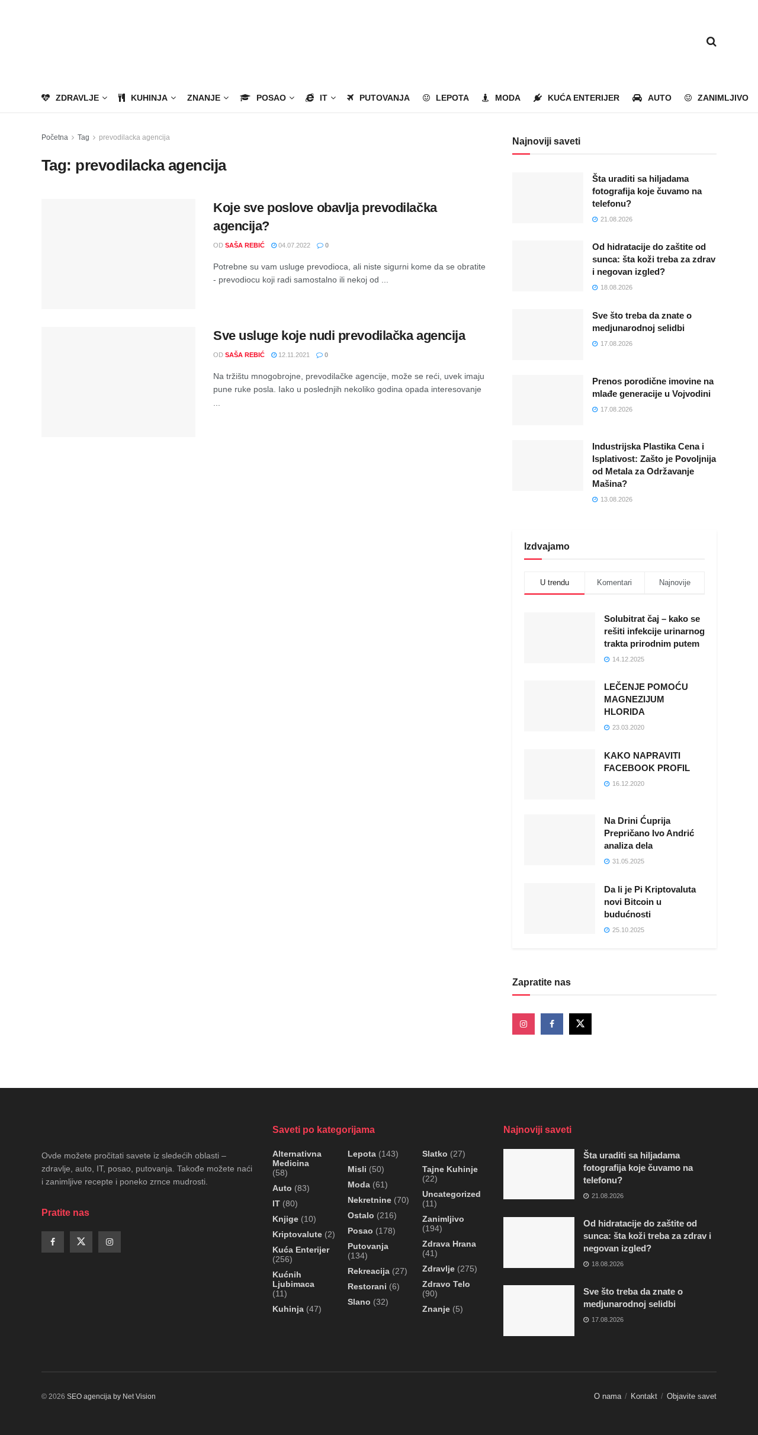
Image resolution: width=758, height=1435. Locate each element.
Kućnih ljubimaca (293, 1279)
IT (323, 97)
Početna (54, 137)
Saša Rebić (245, 245)
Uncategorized (451, 1194)
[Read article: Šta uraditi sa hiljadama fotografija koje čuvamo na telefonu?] (547, 197)
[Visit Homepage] (109, 42)
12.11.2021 (293, 354)
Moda (508, 97)
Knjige (285, 1219)
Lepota (452, 97)
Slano (359, 1301)
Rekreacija (369, 1271)
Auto (660, 97)
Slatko (435, 1153)
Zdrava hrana (449, 1243)
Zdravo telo (446, 1284)
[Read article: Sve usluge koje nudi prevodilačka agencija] (118, 382)
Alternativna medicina (297, 1158)
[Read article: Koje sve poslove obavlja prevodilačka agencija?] (118, 254)
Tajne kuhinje (450, 1169)
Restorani (367, 1286)
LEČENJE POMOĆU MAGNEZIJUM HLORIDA (646, 699)
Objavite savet (692, 1396)
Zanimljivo (723, 97)
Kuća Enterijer (583, 97)
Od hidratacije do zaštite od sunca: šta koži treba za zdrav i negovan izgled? (653, 259)
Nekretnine (369, 1200)
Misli (357, 1169)
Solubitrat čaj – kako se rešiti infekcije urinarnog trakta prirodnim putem (654, 631)
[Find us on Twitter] (580, 1024)
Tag (83, 137)
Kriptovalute (297, 1234)
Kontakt (644, 1396)
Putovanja (384, 97)
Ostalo (361, 1215)
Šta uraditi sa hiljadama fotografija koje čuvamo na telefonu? (647, 191)
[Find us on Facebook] (552, 1024)
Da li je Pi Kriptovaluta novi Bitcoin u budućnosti (650, 901)
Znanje (203, 97)
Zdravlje (77, 97)
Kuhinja (149, 97)
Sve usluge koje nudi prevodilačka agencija (339, 335)
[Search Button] (711, 41)
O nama (607, 1396)
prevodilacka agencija (134, 137)
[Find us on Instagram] (523, 1024)
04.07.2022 (293, 245)
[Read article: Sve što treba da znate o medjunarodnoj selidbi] (547, 334)
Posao (271, 97)
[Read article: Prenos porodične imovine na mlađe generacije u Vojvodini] (547, 400)
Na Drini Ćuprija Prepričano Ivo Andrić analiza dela (649, 833)
